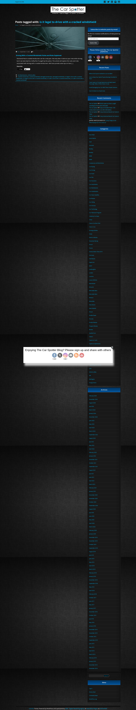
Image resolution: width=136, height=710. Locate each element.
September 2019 (93, 548)
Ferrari (91, 244)
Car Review (92, 198)
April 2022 (91, 449)
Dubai (90, 234)
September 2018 (93, 583)
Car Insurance (92, 181)
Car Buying (92, 166)
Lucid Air (91, 276)
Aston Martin (92, 138)
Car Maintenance (22, 75)
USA (90, 368)
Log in (90, 688)
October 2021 (92, 463)
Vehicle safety (31, 75)
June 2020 (91, 516)
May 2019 (91, 562)
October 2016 (92, 615)
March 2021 (92, 484)
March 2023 (92, 431)
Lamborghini (92, 269)
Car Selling (92, 202)
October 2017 (92, 597)
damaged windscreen (46, 77)
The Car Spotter (93, 103)
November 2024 (93, 399)
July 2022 (91, 441)
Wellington (92, 379)
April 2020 (91, 523)
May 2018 (91, 587)
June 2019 (91, 558)
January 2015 (92, 661)
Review (91, 329)
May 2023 (91, 424)
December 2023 (93, 417)
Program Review (93, 326)
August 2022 (92, 438)
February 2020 (93, 530)
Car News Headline (94, 195)
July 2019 (91, 555)
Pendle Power (92, 315)
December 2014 (93, 665)
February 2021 (93, 488)
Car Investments (93, 184)
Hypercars (92, 262)
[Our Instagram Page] (115, 2)
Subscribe (93, 43)
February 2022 (93, 452)
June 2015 (91, 643)
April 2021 (91, 480)
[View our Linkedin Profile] (112, 2)
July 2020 (91, 512)
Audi (90, 142)
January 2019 (92, 576)
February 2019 (93, 573)
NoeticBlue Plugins (92, 708)
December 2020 (93, 495)
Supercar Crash (93, 340)
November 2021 (93, 459)
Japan (90, 266)
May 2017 (91, 604)
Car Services (92, 205)
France (91, 248)
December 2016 (93, 611)
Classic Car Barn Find (94, 223)
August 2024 (92, 403)
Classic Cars (92, 227)
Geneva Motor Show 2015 (96, 251)
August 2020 (92, 509)
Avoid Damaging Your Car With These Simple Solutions (103, 87)
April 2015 (91, 650)
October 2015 (92, 636)
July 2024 (91, 406)
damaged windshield (58, 77)
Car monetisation (93, 191)
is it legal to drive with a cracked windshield (68, 22)
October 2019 (92, 544)
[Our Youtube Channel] (119, 2)
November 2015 (93, 633)
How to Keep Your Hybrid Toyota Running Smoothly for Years (103, 77)
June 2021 (91, 477)
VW (90, 375)
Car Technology (93, 209)
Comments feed (93, 695)
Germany (91, 255)
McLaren (91, 287)
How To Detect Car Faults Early (97, 91)
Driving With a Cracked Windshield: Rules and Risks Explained (38, 55)
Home (16, 25)
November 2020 (93, 498)
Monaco (91, 297)
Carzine (31, 708)
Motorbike (91, 301)
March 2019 (92, 569)
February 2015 (93, 658)
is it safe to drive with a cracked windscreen (58, 78)
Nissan (91, 312)
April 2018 (91, 590)
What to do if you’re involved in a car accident (100, 73)
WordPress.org (93, 699)
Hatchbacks (92, 258)
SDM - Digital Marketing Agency (75, 708)
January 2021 (92, 491)
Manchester (92, 283)
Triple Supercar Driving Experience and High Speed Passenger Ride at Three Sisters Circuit (102, 83)
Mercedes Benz (93, 290)
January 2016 (92, 626)
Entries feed (92, 692)
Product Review (93, 322)
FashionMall (103, 708)
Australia (91, 145)
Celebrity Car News (94, 216)
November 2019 (93, 541)
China (90, 219)
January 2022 (92, 456)
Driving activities (93, 230)
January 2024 (92, 413)
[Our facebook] (105, 2)
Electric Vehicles (93, 237)
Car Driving (92, 170)
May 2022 (91, 445)
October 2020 (92, 502)
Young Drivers (92, 382)
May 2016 (91, 622)
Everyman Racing (93, 241)
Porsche (91, 319)
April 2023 (91, 427)
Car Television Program (95, 212)
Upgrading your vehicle (95, 365)
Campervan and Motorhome (96, 163)
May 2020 (91, 519)
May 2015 (91, 647)
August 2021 (92, 470)
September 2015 (93, 640)
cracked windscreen (23, 77)
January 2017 (92, 608)
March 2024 (92, 410)
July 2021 (91, 473)
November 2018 (93, 580)
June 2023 (91, 420)
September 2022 (93, 434)
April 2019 (91, 565)
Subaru (91, 336)
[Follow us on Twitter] (108, 2)
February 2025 (93, 396)
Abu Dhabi (92, 134)
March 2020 (92, 527)
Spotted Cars (92, 333)
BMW (90, 156)
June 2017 (91, 601)
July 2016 (91, 619)
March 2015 (92, 654)
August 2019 (92, 551)
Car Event (91, 173)
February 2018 (93, 594)
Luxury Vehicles (93, 280)
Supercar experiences (94, 343)
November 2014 (93, 668)
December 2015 (93, 629)
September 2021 (93, 466)
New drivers (92, 305)
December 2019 (93, 537)
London (91, 273)
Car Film (91, 177)
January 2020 (92, 534)
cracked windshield (34, 77)
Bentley (91, 149)
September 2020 (93, 505)
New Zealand (92, 308)
